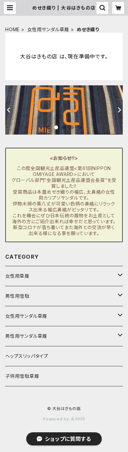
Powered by (57, 419)
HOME (12, 29)
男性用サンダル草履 (26, 336)
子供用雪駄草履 (22, 376)
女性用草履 (17, 276)
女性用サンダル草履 (48, 29)
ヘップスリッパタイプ (26, 356)
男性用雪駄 (17, 296)
